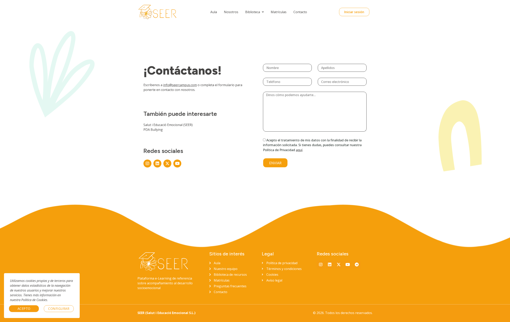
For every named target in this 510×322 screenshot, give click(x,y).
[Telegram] (357, 265)
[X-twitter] (167, 163)
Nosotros (231, 12)
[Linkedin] (157, 163)
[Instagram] (147, 163)
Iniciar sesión (354, 12)
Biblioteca (252, 12)
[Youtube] (177, 163)
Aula (213, 12)
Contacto (300, 12)
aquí (299, 150)
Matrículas (278, 12)
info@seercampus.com (180, 85)
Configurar (58, 308)
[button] (254, 12)
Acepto (24, 308)
